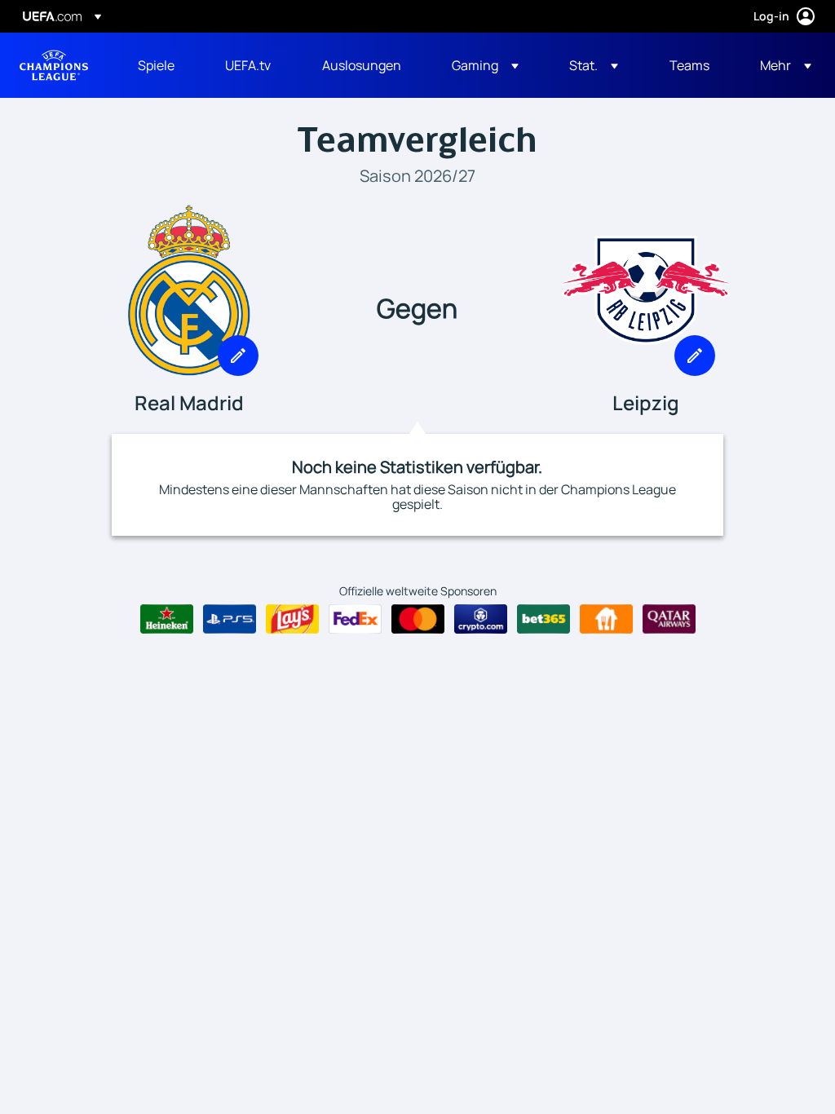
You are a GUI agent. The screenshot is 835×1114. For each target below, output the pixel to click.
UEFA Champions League (54, 65)
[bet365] (543, 619)
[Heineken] (166, 619)
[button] (485, 65)
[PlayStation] (229, 619)
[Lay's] (292, 619)
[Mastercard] (417, 619)
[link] (156, 65)
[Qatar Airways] (669, 619)
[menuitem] (161, 65)
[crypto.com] (480, 619)
